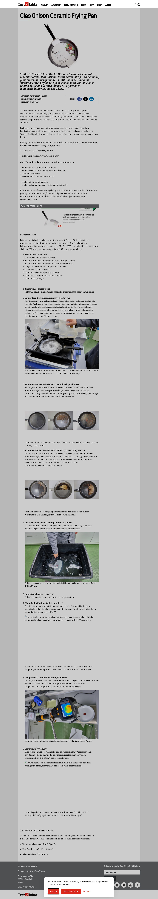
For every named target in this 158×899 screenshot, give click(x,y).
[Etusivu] (27, 4)
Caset (99, 5)
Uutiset (108, 5)
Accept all (53, 891)
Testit (83, 5)
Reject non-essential (71, 891)
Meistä (91, 5)
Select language (138, 4)
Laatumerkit (55, 5)
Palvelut (44, 5)
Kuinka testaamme (71, 5)
